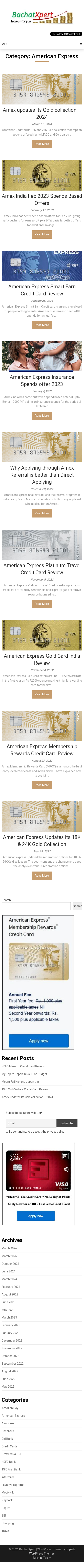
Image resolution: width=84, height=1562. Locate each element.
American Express (13, 1415)
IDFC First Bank (11, 1469)
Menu (5, 44)
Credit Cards (10, 1446)
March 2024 (9, 1279)
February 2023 (11, 1325)
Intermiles (8, 1477)
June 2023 (8, 1302)
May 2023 (8, 1309)
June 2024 (8, 1271)
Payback (7, 1500)
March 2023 (9, 1317)
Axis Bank (8, 1423)
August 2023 (10, 1294)
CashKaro (8, 1431)
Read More (42, 143)
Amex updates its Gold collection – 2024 (27, 1097)
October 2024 (10, 1263)
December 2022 (12, 1340)
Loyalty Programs (13, 1484)
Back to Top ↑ (42, 1557)
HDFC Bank (9, 1461)
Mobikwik (8, 1492)
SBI (4, 1515)
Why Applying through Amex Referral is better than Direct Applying (42, 475)
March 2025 (9, 1256)
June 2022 (8, 1379)
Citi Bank (7, 1438)
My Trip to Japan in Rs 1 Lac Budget (24, 1074)
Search (6, 900)
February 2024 (11, 1286)
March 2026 (9, 1248)
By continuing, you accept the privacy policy (36, 1131)
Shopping (8, 1523)
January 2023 (10, 1332)
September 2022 (12, 1363)
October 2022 (10, 1356)
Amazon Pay (10, 1408)
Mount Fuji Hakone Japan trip (20, 1081)
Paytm (6, 1507)
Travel (6, 1530)
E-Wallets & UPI (11, 1454)
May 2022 (8, 1386)
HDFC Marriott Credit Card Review (23, 1066)
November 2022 (12, 1348)
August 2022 (10, 1371)
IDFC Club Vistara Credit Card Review (25, 1089)
